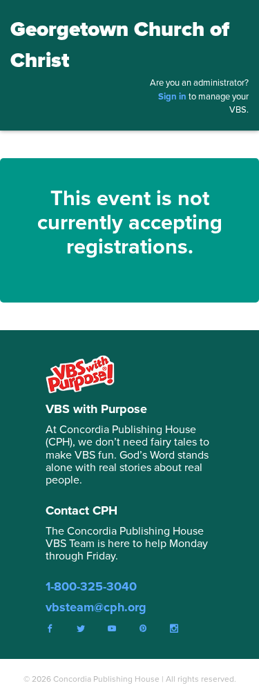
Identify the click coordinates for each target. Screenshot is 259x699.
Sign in (172, 96)
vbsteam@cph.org (96, 607)
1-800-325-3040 (91, 586)
